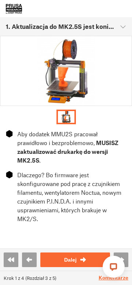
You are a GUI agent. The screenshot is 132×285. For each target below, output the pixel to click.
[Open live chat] (114, 267)
